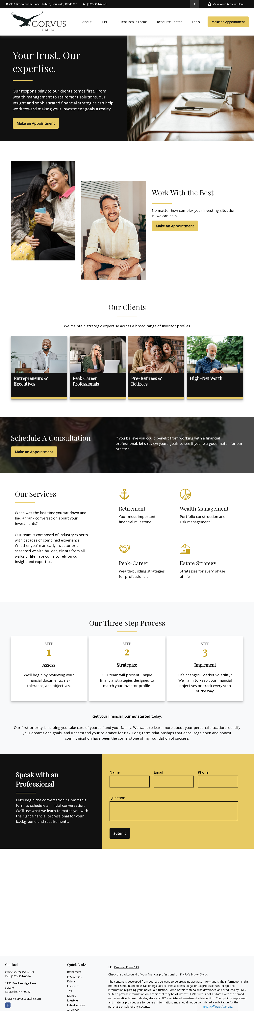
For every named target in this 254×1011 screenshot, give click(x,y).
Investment (74, 976)
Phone (203, 772)
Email (158, 772)
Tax (69, 991)
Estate (71, 981)
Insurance (73, 986)
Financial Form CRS (126, 967)
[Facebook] (194, 4)
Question (117, 797)
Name (115, 772)
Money (71, 996)
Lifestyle (72, 1000)
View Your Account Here (228, 4)
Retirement (74, 972)
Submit (120, 833)
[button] (87, 22)
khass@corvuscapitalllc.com (23, 998)
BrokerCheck (199, 974)
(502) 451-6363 (97, 4)
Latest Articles (76, 1005)
